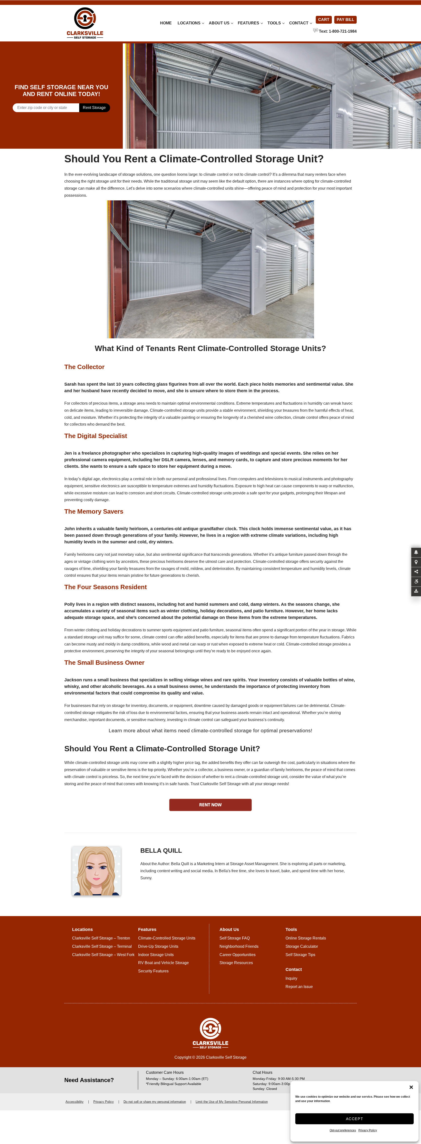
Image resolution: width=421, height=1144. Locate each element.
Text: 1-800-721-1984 (337, 31)
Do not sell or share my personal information (155, 1102)
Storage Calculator (302, 946)
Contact (298, 23)
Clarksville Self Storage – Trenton (101, 938)
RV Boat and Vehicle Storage (163, 963)
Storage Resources (236, 963)
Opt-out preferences (343, 1130)
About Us (219, 23)
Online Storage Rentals (306, 938)
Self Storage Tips (300, 955)
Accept (354, 1119)
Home (166, 23)
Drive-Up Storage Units (158, 946)
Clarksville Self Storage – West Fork (103, 955)
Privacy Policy (367, 1130)
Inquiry (291, 978)
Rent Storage (94, 108)
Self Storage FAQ (235, 938)
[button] (411, 1087)
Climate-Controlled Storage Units (166, 938)
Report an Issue (299, 987)
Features (248, 23)
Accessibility (75, 1102)
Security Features (153, 971)
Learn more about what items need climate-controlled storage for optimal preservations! (210, 730)
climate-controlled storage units (102, 763)
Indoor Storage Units (156, 955)
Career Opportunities (238, 955)
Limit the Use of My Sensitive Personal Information (232, 1102)
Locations (189, 23)
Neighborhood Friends (239, 946)
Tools (274, 23)
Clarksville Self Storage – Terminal (102, 946)
